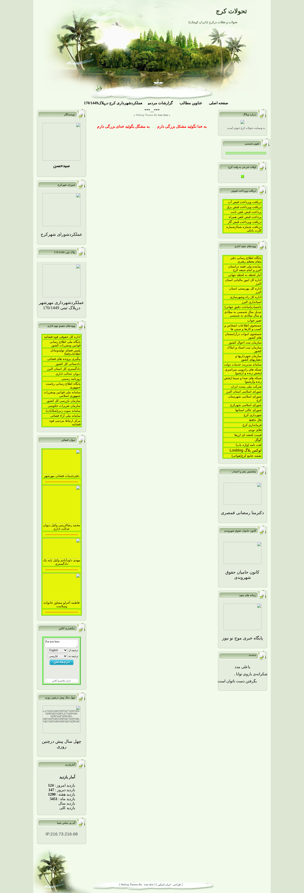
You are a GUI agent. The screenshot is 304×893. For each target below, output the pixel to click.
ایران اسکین (164, 884)
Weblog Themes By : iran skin (137, 884)
